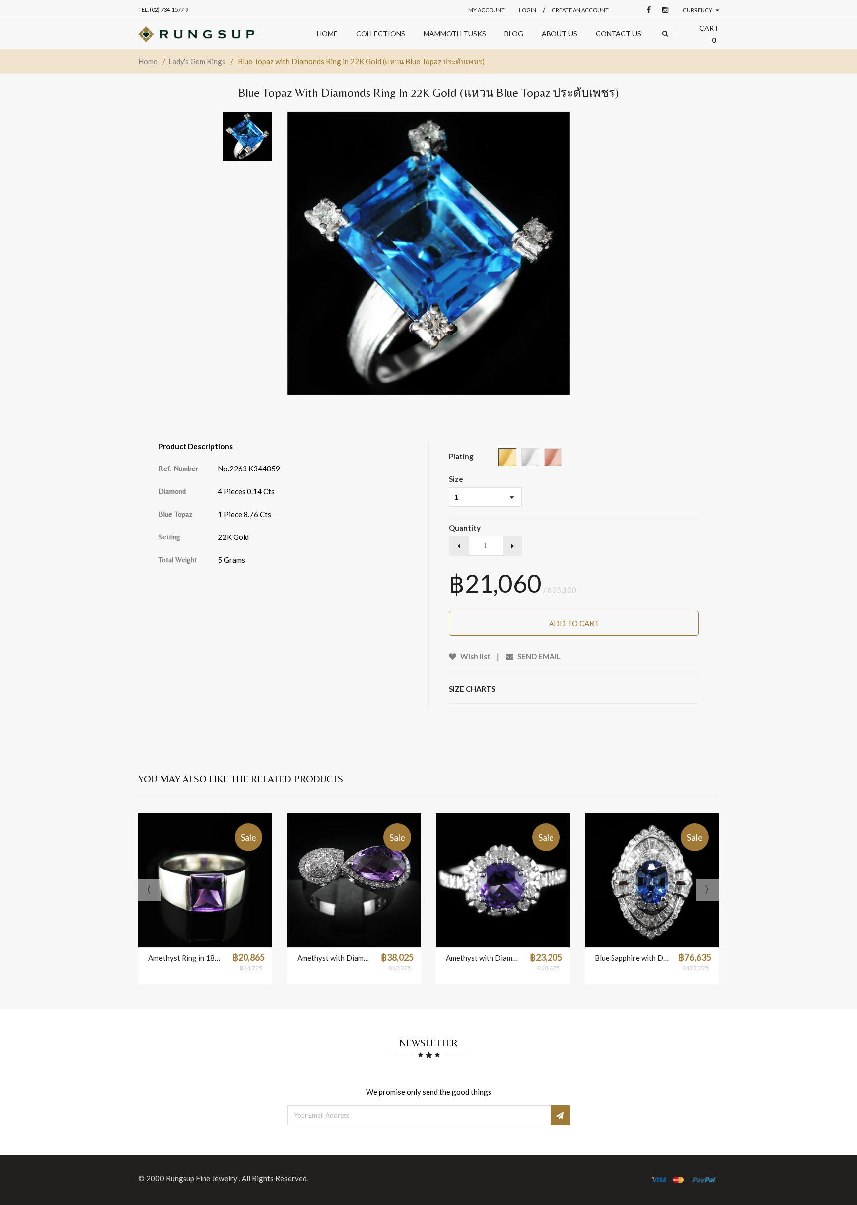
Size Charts (472, 688)
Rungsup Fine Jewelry (202, 1178)
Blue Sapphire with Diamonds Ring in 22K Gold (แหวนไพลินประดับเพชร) (632, 957)
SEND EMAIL (538, 656)
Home (148, 61)
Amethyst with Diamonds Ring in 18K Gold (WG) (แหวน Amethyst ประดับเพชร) (334, 957)
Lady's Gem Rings (197, 61)
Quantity (465, 527)
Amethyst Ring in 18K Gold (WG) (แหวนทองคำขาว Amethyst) (185, 957)
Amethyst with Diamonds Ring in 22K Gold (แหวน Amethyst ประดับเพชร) (483, 957)
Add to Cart (574, 623)
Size (456, 478)
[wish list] (230, 935)
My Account (486, 10)
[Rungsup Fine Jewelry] (196, 34)
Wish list (474, 656)
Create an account (580, 10)
